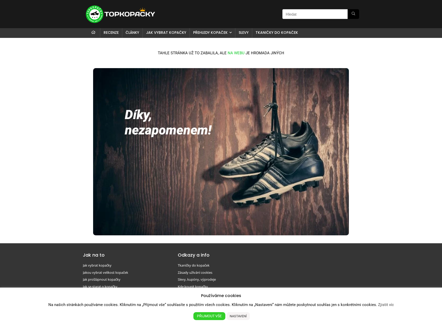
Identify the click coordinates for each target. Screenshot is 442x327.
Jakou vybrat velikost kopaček (105, 272)
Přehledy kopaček (210, 32)
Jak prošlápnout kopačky (101, 279)
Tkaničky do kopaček (277, 32)
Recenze (111, 32)
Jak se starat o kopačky (100, 286)
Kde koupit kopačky (193, 286)
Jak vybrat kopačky (166, 32)
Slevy (244, 32)
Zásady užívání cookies (195, 272)
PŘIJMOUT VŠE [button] (209, 316)
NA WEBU (236, 53)
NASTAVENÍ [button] (238, 316)
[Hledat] (353, 14)
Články (132, 32)
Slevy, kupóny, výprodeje (197, 279)
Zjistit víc (386, 304)
